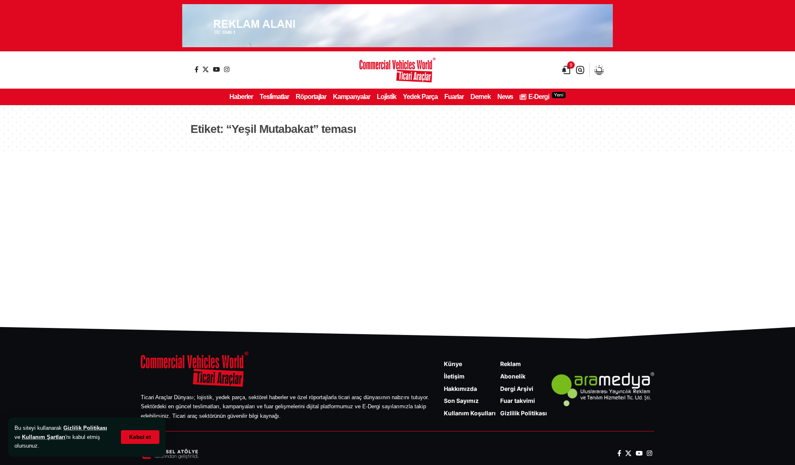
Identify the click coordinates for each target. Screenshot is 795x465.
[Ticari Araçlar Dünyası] (397, 70)
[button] (140, 437)
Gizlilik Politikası (85, 428)
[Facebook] (196, 69)
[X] (205, 69)
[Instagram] (226, 69)
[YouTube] (216, 69)
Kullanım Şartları (43, 437)
